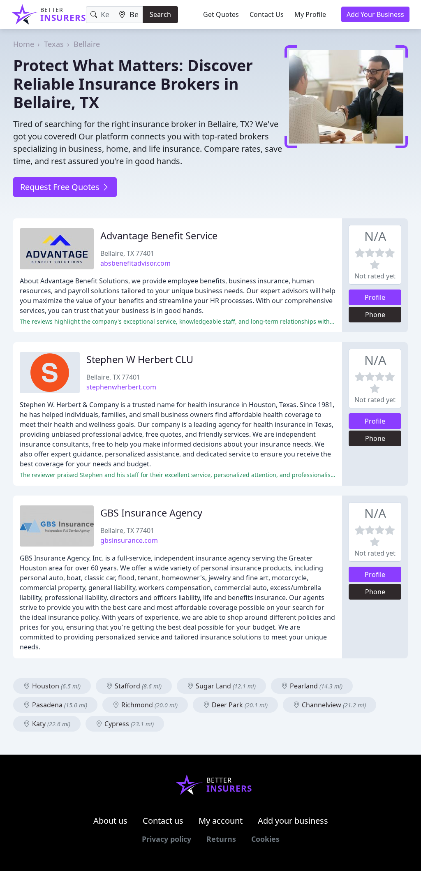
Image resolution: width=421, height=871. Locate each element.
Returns (221, 839)
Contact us (163, 820)
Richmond (149, 704)
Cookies (265, 839)
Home (23, 44)
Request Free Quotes (61, 186)
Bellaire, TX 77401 (127, 253)
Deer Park (239, 704)
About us (110, 820)
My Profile (310, 14)
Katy (50, 723)
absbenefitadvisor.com (135, 263)
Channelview (333, 704)
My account (221, 820)
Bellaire (87, 44)
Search (160, 14)
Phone (375, 314)
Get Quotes (221, 14)
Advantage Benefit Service (158, 235)
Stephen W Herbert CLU (139, 359)
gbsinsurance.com (129, 540)
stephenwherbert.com (121, 386)
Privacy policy (166, 839)
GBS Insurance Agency (151, 512)
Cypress (128, 723)
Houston (55, 685)
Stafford (137, 685)
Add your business (293, 820)
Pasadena (58, 704)
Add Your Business (375, 14)
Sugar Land (225, 685)
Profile (375, 297)
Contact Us (267, 14)
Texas (54, 44)
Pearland (315, 685)
